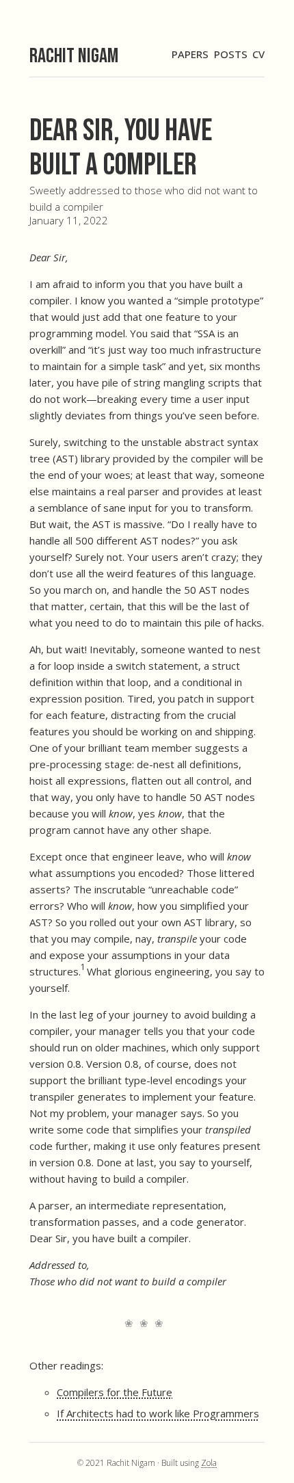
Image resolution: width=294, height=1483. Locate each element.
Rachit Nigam (73, 56)
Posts (231, 54)
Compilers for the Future (114, 1392)
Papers (190, 54)
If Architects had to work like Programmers (158, 1413)
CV (258, 54)
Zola (209, 1463)
